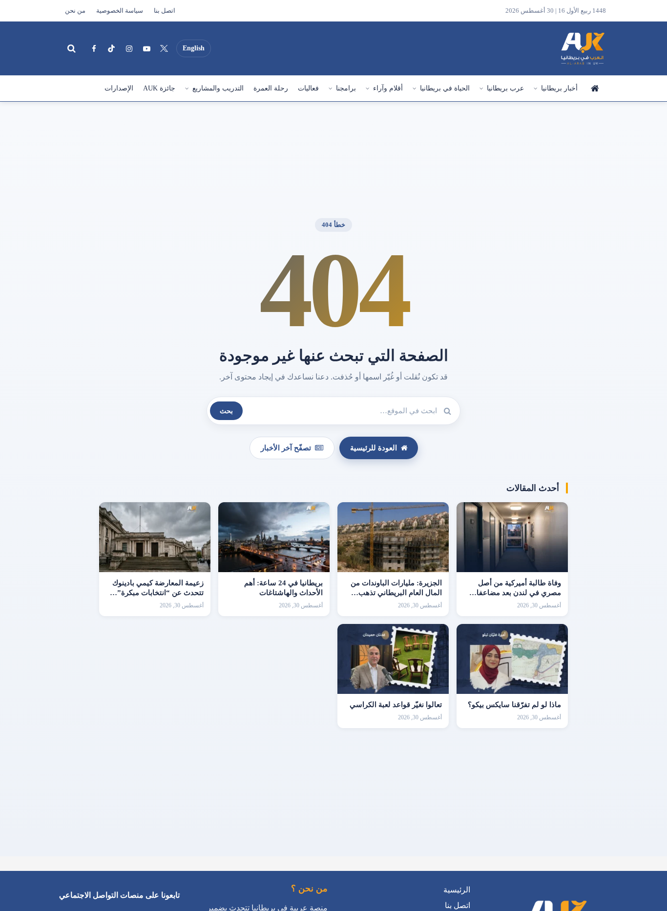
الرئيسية (594, 88)
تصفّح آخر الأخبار (286, 448)
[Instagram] (129, 48)
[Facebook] (93, 48)
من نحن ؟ (309, 888)
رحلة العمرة (270, 88)
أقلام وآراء (388, 88)
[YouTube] (146, 48)
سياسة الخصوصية (119, 10)
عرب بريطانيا (505, 88)
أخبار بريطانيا (559, 88)
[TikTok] (111, 48)
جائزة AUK (159, 88)
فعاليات (308, 88)
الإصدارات (118, 88)
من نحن (75, 10)
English (194, 48)
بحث (226, 411)
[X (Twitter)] (164, 48)
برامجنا (346, 88)
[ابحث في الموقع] (71, 48)
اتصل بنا (164, 10)
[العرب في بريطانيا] (582, 48)
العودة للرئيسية (373, 448)
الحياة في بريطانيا (445, 88)
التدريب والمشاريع (218, 88)
